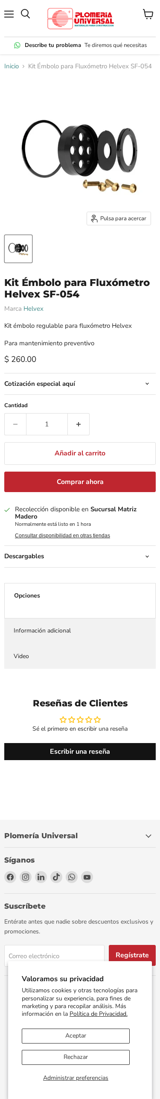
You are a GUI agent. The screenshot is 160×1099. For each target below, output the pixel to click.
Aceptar (75, 1036)
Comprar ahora (80, 482)
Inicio (11, 66)
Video (21, 656)
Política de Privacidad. (99, 1014)
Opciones (27, 596)
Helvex (33, 308)
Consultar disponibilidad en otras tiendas (62, 536)
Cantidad (16, 405)
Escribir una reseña (80, 751)
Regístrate (132, 955)
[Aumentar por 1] (79, 424)
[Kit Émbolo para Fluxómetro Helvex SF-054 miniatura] (18, 248)
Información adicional (42, 631)
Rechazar (76, 1057)
